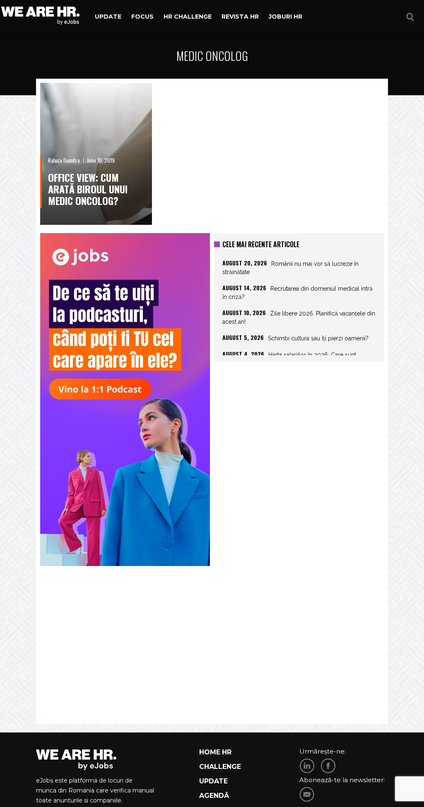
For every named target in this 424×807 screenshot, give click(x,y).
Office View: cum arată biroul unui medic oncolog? (88, 189)
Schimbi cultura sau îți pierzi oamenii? (318, 338)
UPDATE (213, 781)
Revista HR (240, 16)
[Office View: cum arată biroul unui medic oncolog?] (96, 154)
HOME (209, 752)
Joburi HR (285, 16)
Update (108, 16)
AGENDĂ (214, 796)
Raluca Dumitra (64, 160)
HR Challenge (188, 16)
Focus (142, 16)
